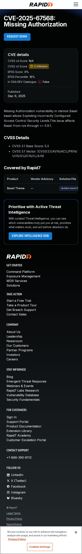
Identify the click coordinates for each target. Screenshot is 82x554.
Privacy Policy (14, 518)
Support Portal (17, 422)
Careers (12, 359)
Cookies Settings (39, 546)
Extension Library (19, 431)
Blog (9, 377)
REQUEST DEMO (17, 36)
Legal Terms (13, 513)
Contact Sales (16, 314)
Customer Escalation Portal (26, 440)
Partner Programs (19, 350)
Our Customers (17, 345)
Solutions (13, 285)
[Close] (76, 532)
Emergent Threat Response (26, 381)
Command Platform (20, 272)
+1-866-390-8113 (18, 457)
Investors (13, 355)
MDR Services (16, 281)
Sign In (11, 417)
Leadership (14, 336)
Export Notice (14, 524)
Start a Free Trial (18, 301)
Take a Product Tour (21, 305)
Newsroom (14, 341)
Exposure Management (23, 276)
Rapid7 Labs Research (22, 390)
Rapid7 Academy (18, 435)
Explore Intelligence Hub (30, 236)
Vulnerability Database (22, 395)
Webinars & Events (20, 386)
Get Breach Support (21, 310)
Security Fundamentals (23, 400)
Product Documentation (23, 426)
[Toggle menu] (76, 4)
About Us (13, 332)
